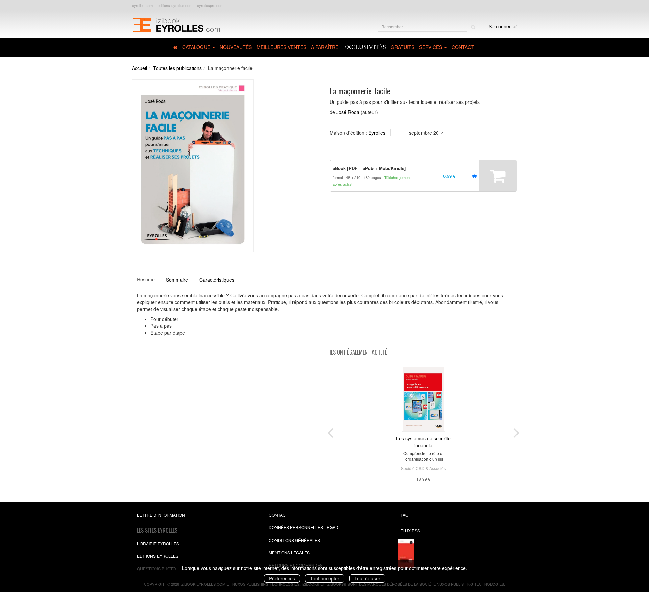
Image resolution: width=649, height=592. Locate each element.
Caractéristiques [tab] (216, 279)
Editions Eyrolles (157, 556)
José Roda (347, 112)
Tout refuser (367, 578)
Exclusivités (364, 47)
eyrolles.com (142, 5)
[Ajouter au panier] (498, 175)
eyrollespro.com (210, 5)
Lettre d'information (161, 515)
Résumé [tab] (146, 279)
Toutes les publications (177, 68)
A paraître (324, 47)
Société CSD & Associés (423, 468)
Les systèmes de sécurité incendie (423, 442)
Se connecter (503, 26)
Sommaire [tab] (177, 279)
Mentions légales (289, 552)
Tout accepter (324, 578)
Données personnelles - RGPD (303, 527)
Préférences (282, 578)
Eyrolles (376, 132)
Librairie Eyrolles (158, 543)
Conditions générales (294, 540)
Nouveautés (236, 47)
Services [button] (431, 47)
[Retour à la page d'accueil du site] (176, 24)
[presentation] (330, 431)
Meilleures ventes (281, 47)
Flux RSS (410, 530)
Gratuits (402, 47)
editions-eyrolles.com (175, 5)
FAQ (404, 515)
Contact (463, 47)
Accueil (139, 68)
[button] (193, 165)
